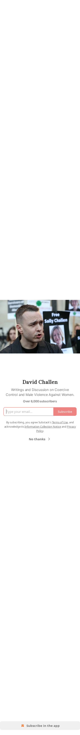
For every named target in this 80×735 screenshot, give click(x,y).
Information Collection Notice (43, 426)
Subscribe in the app (43, 725)
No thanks (37, 439)
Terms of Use (60, 422)
